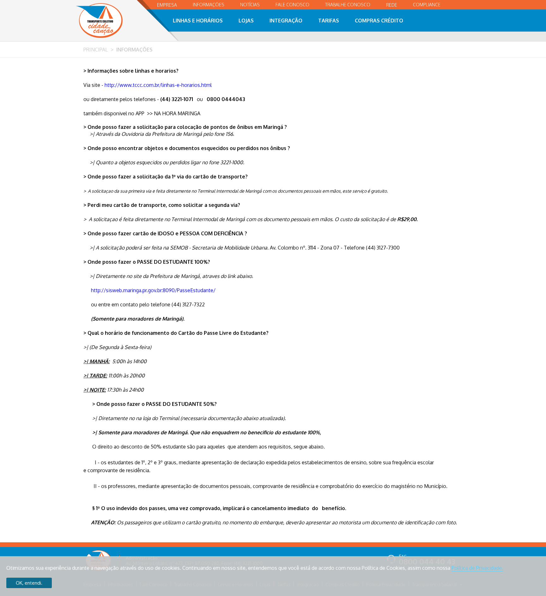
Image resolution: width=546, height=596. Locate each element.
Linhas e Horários (198, 20)
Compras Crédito (379, 20)
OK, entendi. (29, 583)
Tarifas (328, 20)
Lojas (246, 20)
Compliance (426, 4)
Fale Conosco (292, 4)
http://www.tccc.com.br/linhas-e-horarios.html (158, 85)
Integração (286, 20)
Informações (208, 4)
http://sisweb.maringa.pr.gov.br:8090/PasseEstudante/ (153, 290)
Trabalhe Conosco (347, 4)
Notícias (250, 4)
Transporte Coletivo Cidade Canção (106, 20)
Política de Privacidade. (477, 568)
